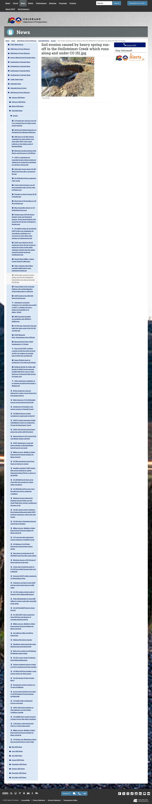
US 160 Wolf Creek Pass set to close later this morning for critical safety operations (21, 482)
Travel (15, 3)
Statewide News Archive (18, 88)
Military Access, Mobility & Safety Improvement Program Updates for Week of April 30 (22, 733)
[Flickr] (148, 793)
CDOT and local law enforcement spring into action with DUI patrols (22, 431)
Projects (72, 3)
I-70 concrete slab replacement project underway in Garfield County (22, 539)
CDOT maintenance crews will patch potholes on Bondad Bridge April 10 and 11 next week (21, 445)
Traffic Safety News (16, 79)
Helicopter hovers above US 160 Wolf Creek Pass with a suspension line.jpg (24, 171)
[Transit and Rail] (15, 793)
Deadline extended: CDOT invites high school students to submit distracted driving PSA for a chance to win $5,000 (23, 471)
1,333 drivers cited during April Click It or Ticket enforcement (21, 725)
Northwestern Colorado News (20, 66)
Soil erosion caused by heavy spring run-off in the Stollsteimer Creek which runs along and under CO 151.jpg (23, 278)
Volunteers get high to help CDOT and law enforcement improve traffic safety (22, 585)
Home (7, 3)
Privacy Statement (39, 800)
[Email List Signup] (144, 793)
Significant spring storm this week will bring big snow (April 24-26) (23, 645)
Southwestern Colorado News (20, 75)
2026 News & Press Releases (20, 49)
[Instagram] (128, 793)
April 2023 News (43, 41)
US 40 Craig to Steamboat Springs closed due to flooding (23, 523)
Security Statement (54, 800)
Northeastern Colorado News (20, 71)
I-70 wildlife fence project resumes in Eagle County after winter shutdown (23, 718)
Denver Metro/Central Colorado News (22, 57)
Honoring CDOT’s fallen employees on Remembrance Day (23, 577)
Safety (30, 3)
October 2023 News (18, 769)
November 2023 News (18, 773)
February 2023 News (18, 102)
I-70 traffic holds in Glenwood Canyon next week (21, 702)
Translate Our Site (137, 3)
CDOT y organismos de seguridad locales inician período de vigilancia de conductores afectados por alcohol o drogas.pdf (24, 161)
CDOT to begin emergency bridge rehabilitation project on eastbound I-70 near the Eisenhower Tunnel (22, 423)
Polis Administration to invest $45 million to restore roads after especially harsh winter (23, 601)
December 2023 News (18, 777)
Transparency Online (70, 800)
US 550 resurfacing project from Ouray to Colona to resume (22, 463)
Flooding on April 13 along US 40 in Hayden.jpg (24, 195)
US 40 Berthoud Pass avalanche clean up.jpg (24, 179)
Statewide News (15, 84)
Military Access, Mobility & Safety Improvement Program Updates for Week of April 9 (22, 455)
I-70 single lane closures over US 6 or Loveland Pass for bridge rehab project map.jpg (24, 123)
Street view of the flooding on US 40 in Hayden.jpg (24, 202)
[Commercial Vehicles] (37, 793)
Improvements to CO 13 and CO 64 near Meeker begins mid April (23, 437)
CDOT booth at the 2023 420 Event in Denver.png (22, 297)
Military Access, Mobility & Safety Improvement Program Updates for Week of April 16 (22, 530)
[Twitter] (124, 793)
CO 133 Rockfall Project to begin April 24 (22, 609)
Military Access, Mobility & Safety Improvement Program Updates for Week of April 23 (22, 626)
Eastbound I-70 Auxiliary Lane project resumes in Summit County (22, 408)
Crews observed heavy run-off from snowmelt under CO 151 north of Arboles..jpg (23, 187)
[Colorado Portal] (141, 800)
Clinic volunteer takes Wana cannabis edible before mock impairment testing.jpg (22, 268)
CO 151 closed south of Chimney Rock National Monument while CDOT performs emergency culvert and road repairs (23, 513)
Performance (41, 3)
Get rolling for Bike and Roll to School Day (21, 634)
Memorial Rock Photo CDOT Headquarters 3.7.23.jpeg (22, 343)
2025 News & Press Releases (20, 53)
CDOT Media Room (16, 44)
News (23, 3)
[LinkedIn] (140, 793)
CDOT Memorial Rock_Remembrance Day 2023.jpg (23, 336)
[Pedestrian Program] (32, 793)
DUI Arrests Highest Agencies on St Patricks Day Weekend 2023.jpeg (24, 131)
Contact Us (66, 793)
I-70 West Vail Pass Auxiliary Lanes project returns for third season (23, 672)
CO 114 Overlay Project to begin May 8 (22, 679)
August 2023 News (17, 760)
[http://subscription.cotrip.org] (129, 57)
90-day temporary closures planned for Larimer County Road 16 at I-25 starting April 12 (23, 393)
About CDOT (10, 9)
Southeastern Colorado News (20, 62)
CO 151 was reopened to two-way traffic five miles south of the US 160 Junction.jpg (24, 328)
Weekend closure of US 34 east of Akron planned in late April (23, 561)
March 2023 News (17, 106)
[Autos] (28, 793)
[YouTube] (136, 793)
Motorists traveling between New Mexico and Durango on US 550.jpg (24, 152)
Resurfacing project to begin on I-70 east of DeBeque (22, 686)
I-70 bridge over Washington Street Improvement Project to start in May (23, 741)
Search (117, 3)
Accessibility (25, 800)
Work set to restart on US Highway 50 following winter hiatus (23, 652)
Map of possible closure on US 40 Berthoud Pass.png (23, 209)
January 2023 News (18, 97)
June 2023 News (17, 751)
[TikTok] (132, 793)
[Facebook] (120, 793)
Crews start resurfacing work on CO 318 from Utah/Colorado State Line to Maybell (23, 569)
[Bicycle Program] (11, 793)
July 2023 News (16, 756)
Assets (53, 41)
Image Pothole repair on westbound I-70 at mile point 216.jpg (24, 361)
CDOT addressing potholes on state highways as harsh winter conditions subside (21, 710)
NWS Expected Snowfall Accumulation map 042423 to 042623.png (21, 319)
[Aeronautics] (20, 793)
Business (52, 3)
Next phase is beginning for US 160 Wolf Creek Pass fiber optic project (23, 554)
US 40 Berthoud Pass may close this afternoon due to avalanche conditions (22, 491)
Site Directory (23, 9)
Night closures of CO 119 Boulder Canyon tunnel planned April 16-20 (22, 401)
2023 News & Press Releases (26, 41)
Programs (63, 3)
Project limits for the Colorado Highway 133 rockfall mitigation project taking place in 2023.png (23, 289)
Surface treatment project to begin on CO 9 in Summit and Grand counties (23, 666)
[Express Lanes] (5, 793)
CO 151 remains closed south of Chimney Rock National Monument (22, 593)
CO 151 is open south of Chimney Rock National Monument (22, 659)
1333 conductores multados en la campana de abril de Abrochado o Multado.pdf (24, 383)
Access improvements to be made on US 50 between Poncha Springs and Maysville (23, 694)
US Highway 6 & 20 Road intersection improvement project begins (21, 546)
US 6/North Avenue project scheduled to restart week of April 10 (22, 415)
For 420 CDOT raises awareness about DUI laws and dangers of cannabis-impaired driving (22, 617)
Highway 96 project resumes (22, 640)
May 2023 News (16, 747)
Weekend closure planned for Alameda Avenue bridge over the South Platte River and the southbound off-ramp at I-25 (23, 501)
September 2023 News (19, 764)
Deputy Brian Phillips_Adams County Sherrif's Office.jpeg (23, 260)
